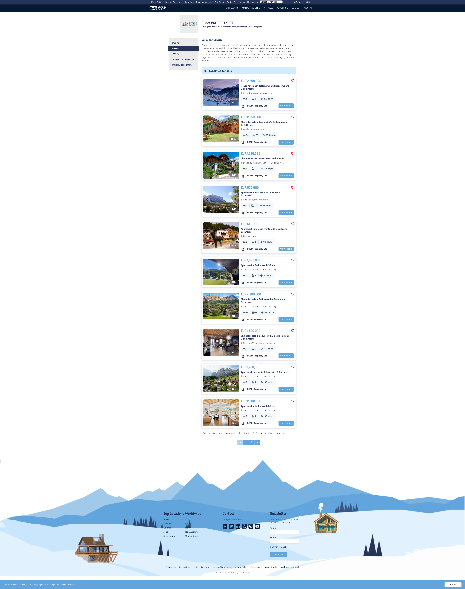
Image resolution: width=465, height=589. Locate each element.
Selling (175, 48)
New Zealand (192, 532)
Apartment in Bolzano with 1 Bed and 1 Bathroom (260, 194)
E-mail (273, 537)
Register (300, 2)
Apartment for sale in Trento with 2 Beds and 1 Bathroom (265, 230)
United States (192, 536)
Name (273, 528)
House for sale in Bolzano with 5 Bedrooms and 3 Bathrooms (265, 87)
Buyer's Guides (270, 567)
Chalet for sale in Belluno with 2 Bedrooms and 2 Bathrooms (265, 337)
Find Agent (220, 2)
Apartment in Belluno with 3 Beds (258, 265)
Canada (167, 524)
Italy (187, 528)
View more (286, 106)
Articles (268, 8)
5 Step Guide (156, 2)
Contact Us (184, 567)
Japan (166, 532)
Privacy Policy (241, 567)
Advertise (255, 567)
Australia (167, 519)
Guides (295, 8)
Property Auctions (204, 2)
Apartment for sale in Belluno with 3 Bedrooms (265, 372)
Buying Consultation (236, 2)
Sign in (311, 2)
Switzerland (169, 536)
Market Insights (251, 8)
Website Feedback (290, 567)
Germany (168, 528)
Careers (205, 567)
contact (309, 8)
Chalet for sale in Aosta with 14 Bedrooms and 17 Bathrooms (264, 123)
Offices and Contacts (182, 65)
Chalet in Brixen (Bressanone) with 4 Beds (262, 158)
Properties (171, 567)
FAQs (195, 567)
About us (176, 43)
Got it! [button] (453, 585)
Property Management (183, 59)
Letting (175, 54)
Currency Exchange (173, 2)
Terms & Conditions (221, 567)
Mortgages (189, 2)
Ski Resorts (232, 8)
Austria (188, 519)
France (188, 524)
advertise (282, 8)
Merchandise (252, 2)
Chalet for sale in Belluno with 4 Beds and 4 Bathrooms (263, 301)
